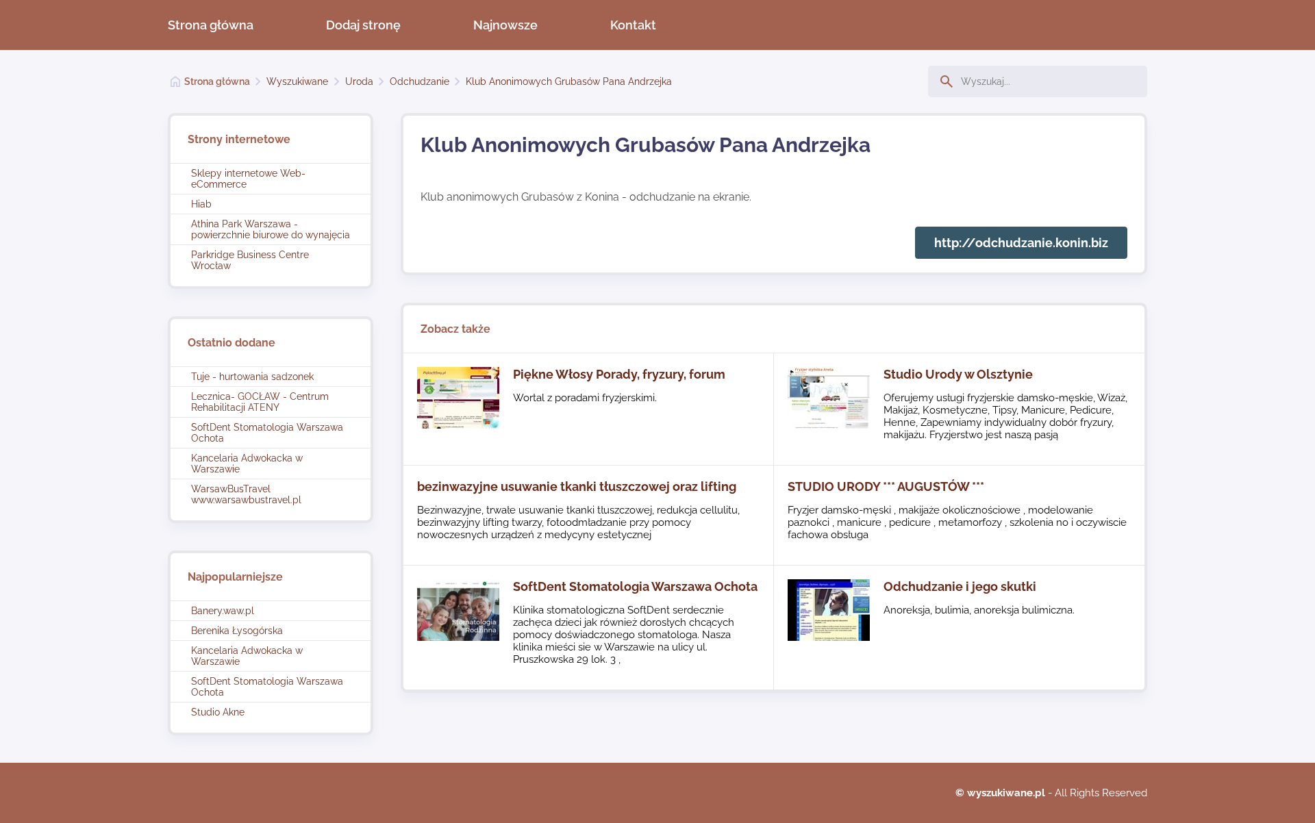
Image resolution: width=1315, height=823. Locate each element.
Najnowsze (505, 25)
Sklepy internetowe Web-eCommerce (248, 179)
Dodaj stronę (363, 25)
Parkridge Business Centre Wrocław (250, 260)
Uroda (359, 81)
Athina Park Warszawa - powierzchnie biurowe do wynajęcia (270, 229)
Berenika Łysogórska (237, 630)
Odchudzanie (419, 81)
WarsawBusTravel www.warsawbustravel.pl (246, 494)
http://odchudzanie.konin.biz (1021, 243)
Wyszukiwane (297, 81)
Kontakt (633, 25)
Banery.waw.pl (222, 610)
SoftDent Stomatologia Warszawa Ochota (267, 433)
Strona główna (210, 25)
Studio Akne (218, 712)
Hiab (201, 204)
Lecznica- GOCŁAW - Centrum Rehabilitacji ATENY (260, 402)
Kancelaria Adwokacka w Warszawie (247, 463)
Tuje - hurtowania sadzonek (252, 376)
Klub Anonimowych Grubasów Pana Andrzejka (569, 81)
